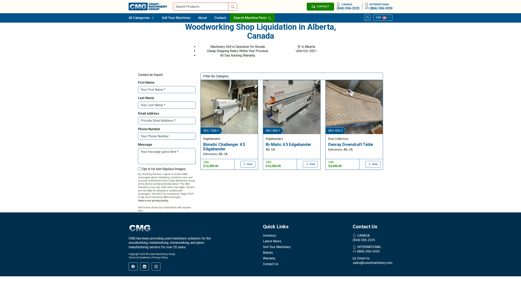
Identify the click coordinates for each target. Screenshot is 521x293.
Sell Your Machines (176, 18)
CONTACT (322, 6)
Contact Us (270, 264)
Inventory (269, 235)
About (202, 18)
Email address (148, 113)
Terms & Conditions (140, 257)
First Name (146, 82)
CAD (378, 17)
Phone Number (149, 129)
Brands (268, 253)
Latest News (272, 241)
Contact (220, 18)
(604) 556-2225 (348, 6)
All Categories (139, 18)
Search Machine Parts (250, 18)
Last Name (146, 98)
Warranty (269, 258)
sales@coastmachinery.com (372, 260)
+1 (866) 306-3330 (378, 6)
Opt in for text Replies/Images (164, 169)
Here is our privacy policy (153, 200)
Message (145, 144)
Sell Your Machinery (277, 247)
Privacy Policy (160, 257)
